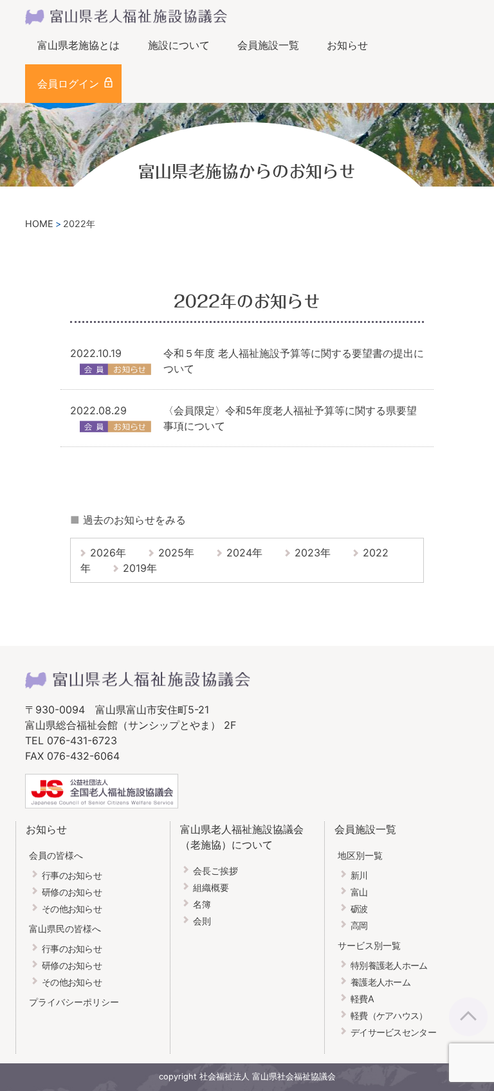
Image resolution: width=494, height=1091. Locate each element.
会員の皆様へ (56, 855)
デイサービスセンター (393, 1032)
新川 (359, 875)
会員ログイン (68, 83)
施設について (179, 45)
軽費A (362, 998)
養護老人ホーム (380, 981)
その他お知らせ (72, 908)
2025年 (176, 552)
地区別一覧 (360, 855)
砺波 (359, 908)
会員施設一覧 (268, 45)
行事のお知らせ (72, 875)
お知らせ (347, 45)
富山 (359, 891)
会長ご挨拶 (215, 870)
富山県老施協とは (78, 45)
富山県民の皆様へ (65, 928)
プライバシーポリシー (74, 1001)
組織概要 (211, 887)
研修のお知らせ (72, 891)
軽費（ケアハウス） (389, 1015)
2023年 (313, 552)
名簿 (202, 904)
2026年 (108, 552)
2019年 (140, 568)
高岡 (359, 925)
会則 (202, 920)
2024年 (244, 552)
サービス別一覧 (369, 945)
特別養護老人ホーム (389, 965)
